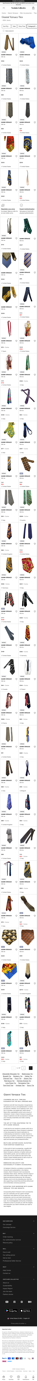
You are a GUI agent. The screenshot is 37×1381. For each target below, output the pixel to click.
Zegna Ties (28, 1078)
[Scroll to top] (31, 1068)
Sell (4, 1249)
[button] (33, 8)
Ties (35, 13)
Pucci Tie (18, 1078)
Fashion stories (8, 1294)
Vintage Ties (20, 1085)
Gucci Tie (30, 1085)
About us (6, 1283)
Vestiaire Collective (11, 1279)
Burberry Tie (17, 1076)
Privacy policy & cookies (17, 1323)
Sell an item (7, 1258)
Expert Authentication (27, 209)
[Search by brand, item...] (4, 8)
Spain (30, 1371)
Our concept (7, 1224)
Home (4, 13)
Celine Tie (28, 1076)
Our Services (8, 1221)
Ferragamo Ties (23, 1083)
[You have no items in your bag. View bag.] (33, 8)
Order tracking (8, 1237)
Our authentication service (12, 1240)
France (4, 1371)
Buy (4, 1233)
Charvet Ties (7, 1078)
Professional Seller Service (12, 1261)
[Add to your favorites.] (16, 55)
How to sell (6, 1252)
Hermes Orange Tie (24, 1081)
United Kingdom (10, 1371)
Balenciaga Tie (27, 1074)
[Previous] (13, 1068)
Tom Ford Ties (8, 1085)
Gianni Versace (13, 13)
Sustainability (7, 1285)
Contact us (6, 1273)
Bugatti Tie (7, 1076)
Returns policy (8, 1243)
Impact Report (7, 1288)
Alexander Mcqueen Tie (10, 1074)
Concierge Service (9, 1227)
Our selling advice (9, 1255)
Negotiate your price (8, 209)
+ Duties (6, 347)
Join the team (7, 1291)
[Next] (23, 1068)
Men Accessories (26, 13)
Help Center (7, 1270)
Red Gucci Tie (9, 1081)
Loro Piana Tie (11, 1083)
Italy (34, 1371)
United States (19, 1371)
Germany (25, 1371)
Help (4, 1267)
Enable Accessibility (18, 1)
